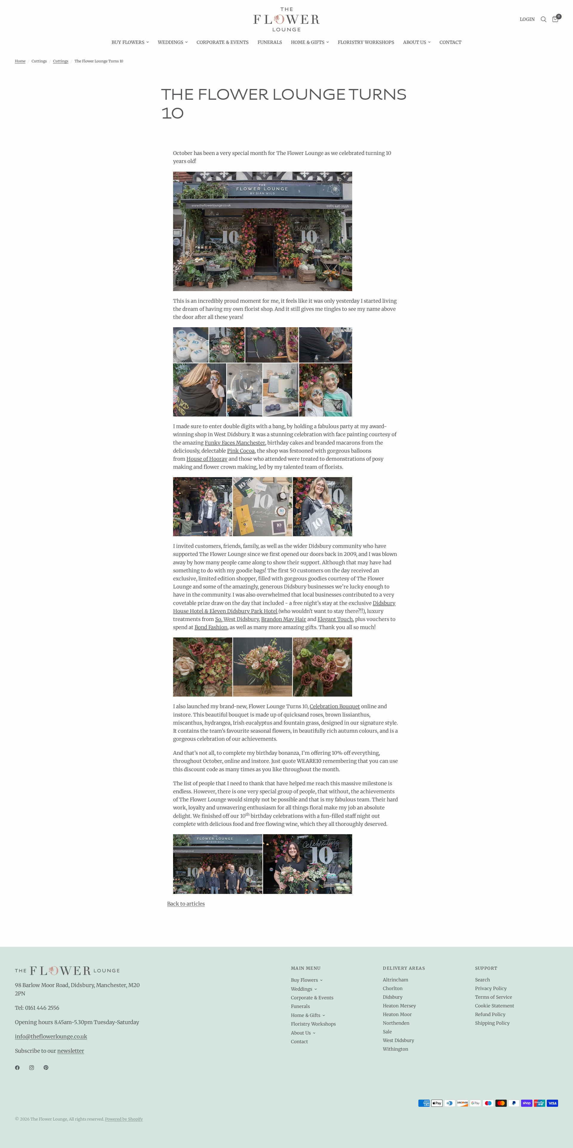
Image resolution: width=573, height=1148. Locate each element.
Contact (450, 42)
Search (482, 980)
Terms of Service (493, 997)
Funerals (270, 42)
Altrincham (395, 980)
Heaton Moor (397, 1014)
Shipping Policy (492, 1023)
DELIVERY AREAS (404, 968)
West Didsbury (398, 1040)
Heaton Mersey (399, 1006)
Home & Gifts (307, 42)
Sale (387, 1032)
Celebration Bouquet (335, 706)
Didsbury (393, 997)
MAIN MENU (306, 968)
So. (218, 619)
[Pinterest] (50, 1067)
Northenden (396, 1023)
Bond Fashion (211, 627)
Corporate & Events (223, 42)
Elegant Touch (335, 619)
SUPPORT (486, 968)
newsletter (70, 1051)
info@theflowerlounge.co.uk (51, 1036)
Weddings (170, 42)
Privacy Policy (491, 988)
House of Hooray (207, 459)
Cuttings (60, 61)
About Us (414, 42)
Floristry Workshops (366, 42)
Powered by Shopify (124, 1119)
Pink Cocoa (241, 451)
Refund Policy (490, 1014)
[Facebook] (21, 1067)
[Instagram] (35, 1067)
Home (20, 61)
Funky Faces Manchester (235, 442)
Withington (395, 1049)
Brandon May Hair (283, 619)
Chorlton (393, 988)
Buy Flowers (128, 42)
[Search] (543, 19)
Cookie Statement (494, 1006)
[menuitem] (130, 42)
